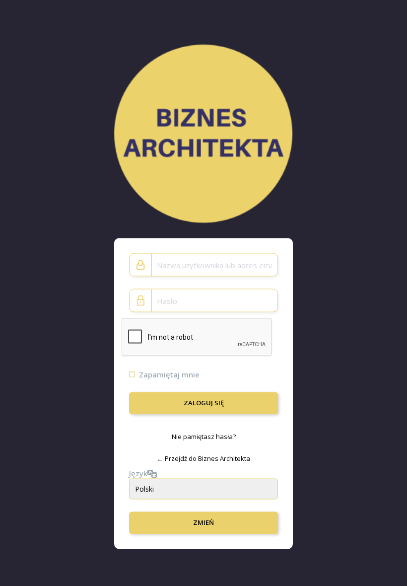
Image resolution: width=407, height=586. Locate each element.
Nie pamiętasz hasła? (204, 436)
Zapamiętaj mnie (169, 374)
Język (138, 473)
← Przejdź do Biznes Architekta (203, 458)
